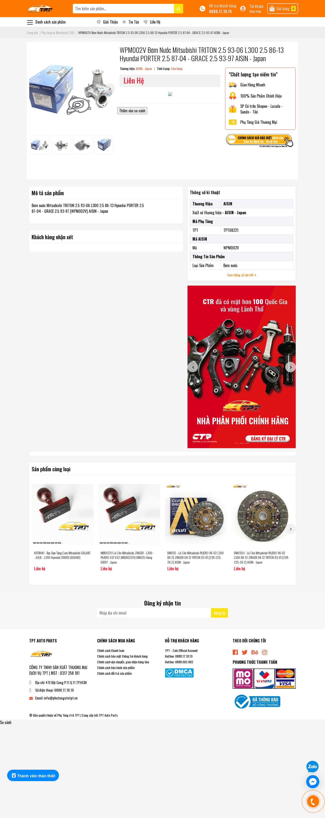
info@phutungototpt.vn (61, 697)
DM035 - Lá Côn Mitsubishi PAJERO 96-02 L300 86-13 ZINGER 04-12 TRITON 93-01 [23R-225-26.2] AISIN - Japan (195, 557)
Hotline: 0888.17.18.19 (178, 656)
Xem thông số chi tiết (240, 274)
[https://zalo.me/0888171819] (260, 141)
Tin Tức (133, 22)
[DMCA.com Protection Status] (179, 672)
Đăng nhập (255, 11)
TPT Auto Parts (108, 715)
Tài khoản (256, 6)
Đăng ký (219, 613)
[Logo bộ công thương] (256, 701)
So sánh (5, 722)
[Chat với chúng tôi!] (312, 781)
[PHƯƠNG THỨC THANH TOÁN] (264, 678)
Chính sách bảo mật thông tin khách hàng (122, 656)
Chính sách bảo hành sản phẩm (116, 667)
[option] (72, 88)
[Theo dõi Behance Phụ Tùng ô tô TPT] (254, 651)
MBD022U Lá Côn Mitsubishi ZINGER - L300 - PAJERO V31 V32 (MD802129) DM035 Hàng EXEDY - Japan (127, 557)
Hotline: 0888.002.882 (179, 661)
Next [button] (109, 88)
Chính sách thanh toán (110, 650)
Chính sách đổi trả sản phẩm (114, 673)
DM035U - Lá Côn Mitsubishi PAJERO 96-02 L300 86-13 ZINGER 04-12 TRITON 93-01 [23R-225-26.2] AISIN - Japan (261, 557)
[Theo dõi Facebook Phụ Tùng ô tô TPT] (235, 651)
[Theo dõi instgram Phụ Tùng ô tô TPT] (264, 651)
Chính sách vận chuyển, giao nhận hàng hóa (123, 661)
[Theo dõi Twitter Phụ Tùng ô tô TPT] (245, 651)
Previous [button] (192, 367)
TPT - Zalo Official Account (181, 650)
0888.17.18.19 (220, 11)
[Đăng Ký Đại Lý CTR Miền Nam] (241, 367)
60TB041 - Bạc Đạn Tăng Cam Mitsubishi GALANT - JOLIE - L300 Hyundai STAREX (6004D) (62, 555)
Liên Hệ (155, 22)
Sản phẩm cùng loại (51, 469)
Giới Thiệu (110, 22)
